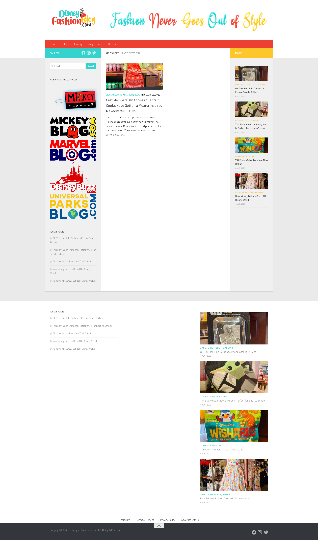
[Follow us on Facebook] (83, 53)
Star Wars (260, 84)
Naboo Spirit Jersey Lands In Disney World (74, 280)
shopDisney (254, 120)
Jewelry (78, 44)
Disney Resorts (114, 94)
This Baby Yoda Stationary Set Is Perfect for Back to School (82, 325)
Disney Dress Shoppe (244, 192)
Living (90, 44)
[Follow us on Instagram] (89, 53)
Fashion (65, 44)
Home (53, 44)
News (100, 44)
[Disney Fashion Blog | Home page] (74, 17)
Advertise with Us (190, 519)
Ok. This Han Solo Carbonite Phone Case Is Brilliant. (78, 318)
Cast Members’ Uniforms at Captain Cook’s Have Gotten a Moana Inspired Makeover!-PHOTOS (134, 105)
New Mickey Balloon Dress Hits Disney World (75, 341)
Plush (251, 156)
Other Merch (114, 44)
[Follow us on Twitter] (94, 53)
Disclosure (124, 519)
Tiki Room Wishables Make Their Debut (72, 261)
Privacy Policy (167, 519)
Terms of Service (145, 519)
